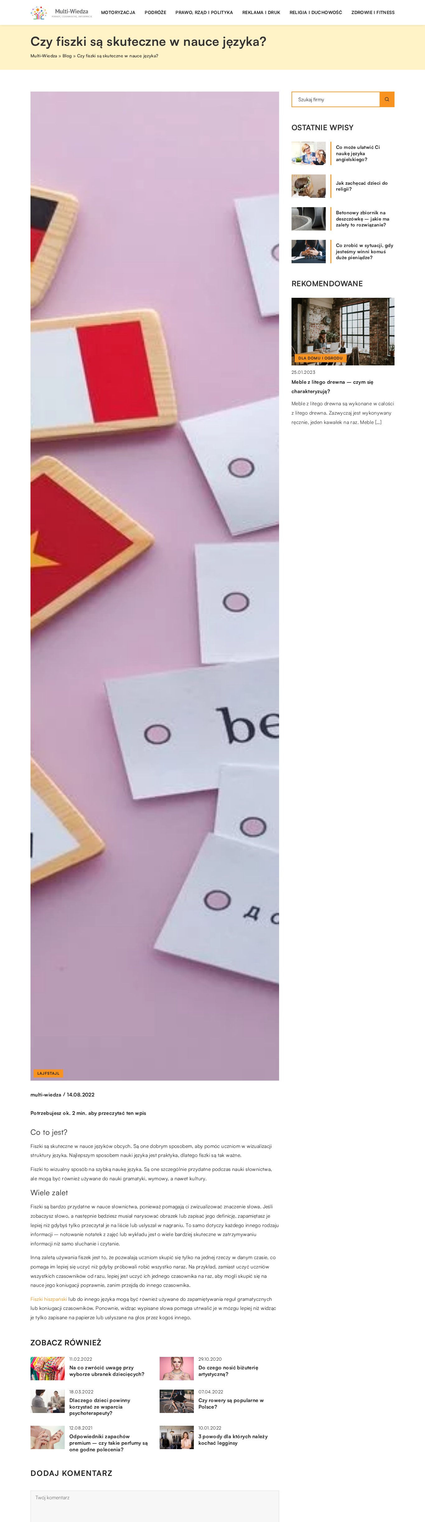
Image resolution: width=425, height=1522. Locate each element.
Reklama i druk (261, 12)
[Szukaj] (387, 99)
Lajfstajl (48, 1073)
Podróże (155, 12)
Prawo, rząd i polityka (204, 12)
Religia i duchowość (316, 12)
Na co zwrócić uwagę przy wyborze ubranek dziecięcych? (106, 1370)
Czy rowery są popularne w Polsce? (231, 1403)
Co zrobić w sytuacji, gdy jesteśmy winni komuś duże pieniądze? (364, 251)
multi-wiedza (46, 1094)
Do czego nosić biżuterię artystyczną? (228, 1370)
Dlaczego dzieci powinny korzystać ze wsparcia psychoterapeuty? (99, 1406)
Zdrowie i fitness (373, 12)
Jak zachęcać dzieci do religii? (362, 186)
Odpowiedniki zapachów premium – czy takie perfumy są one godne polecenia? (108, 1443)
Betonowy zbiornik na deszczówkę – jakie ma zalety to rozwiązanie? (362, 219)
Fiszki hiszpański (48, 1299)
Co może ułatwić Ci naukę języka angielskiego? (358, 153)
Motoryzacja (118, 12)
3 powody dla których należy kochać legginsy (233, 1439)
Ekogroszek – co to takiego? (327, 382)
